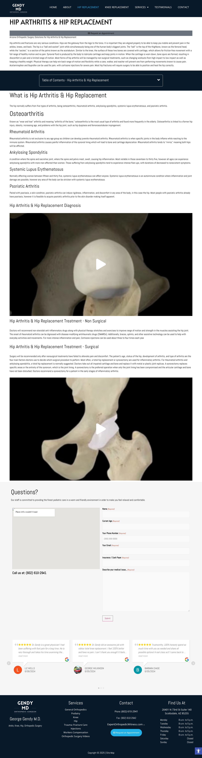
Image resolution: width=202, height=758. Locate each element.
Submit (108, 618)
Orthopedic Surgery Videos (76, 736)
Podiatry (75, 713)
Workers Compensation (75, 732)
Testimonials (163, 7)
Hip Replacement (88, 7)
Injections (76, 728)
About (67, 7)
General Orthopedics (76, 709)
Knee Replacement (117, 7)
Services (140, 7)
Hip (76, 721)
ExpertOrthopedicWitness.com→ (126, 724)
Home (53, 7)
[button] (198, 751)
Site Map (110, 752)
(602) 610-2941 (129, 711)
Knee (75, 717)
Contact (183, 7)
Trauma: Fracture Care (75, 724)
